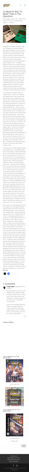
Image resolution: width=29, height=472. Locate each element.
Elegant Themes (14, 468)
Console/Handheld (17, 20)
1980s (20, 19)
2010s (7, 20)
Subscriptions (13, 456)
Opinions (5, 22)
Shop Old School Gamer (14, 459)
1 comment (11, 22)
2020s (11, 20)
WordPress (14, 470)
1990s (24, 19)
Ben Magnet (7, 19)
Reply (24, 316)
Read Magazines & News (13, 458)
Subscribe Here (14, 441)
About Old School (13, 461)
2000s (4, 20)
